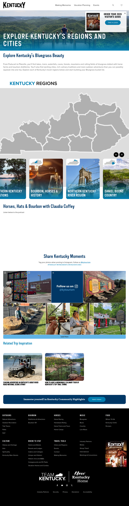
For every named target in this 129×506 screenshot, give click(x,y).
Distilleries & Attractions (36, 419)
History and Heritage (9, 445)
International (84, 452)
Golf (3, 433)
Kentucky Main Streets (10, 455)
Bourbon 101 (32, 423)
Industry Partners (86, 441)
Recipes (109, 426)
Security (56, 492)
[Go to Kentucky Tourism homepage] (14, 5)
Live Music (83, 429)
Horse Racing (58, 419)
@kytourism (86, 262)
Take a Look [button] (113, 22)
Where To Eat (110, 419)
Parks (4, 429)
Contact (57, 452)
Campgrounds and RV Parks (38, 462)
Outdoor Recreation (9, 423)
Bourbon (32, 415)
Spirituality (6, 452)
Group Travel (84, 448)
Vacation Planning (82, 5)
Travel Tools (60, 441)
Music (82, 415)
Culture (6, 441)
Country (82, 426)
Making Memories (63, 5)
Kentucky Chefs (111, 423)
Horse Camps (58, 429)
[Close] (125, 13)
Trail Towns (6, 426)
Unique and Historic (35, 455)
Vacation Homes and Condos (38, 465)
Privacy (65, 492)
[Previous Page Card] (116, 154)
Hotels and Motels (34, 445)
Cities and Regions (60, 445)
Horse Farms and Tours (62, 426)
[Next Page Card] (121, 154)
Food (108, 415)
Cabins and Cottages (35, 452)
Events (96, 5)
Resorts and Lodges (35, 448)
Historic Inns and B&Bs (36, 459)
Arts (3, 448)
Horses (57, 415)
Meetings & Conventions (88, 455)
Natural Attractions (9, 419)
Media (82, 445)
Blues (82, 423)
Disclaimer (75, 492)
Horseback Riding (60, 423)
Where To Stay (34, 441)
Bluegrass (83, 419)
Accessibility (87, 492)
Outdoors (6, 415)
